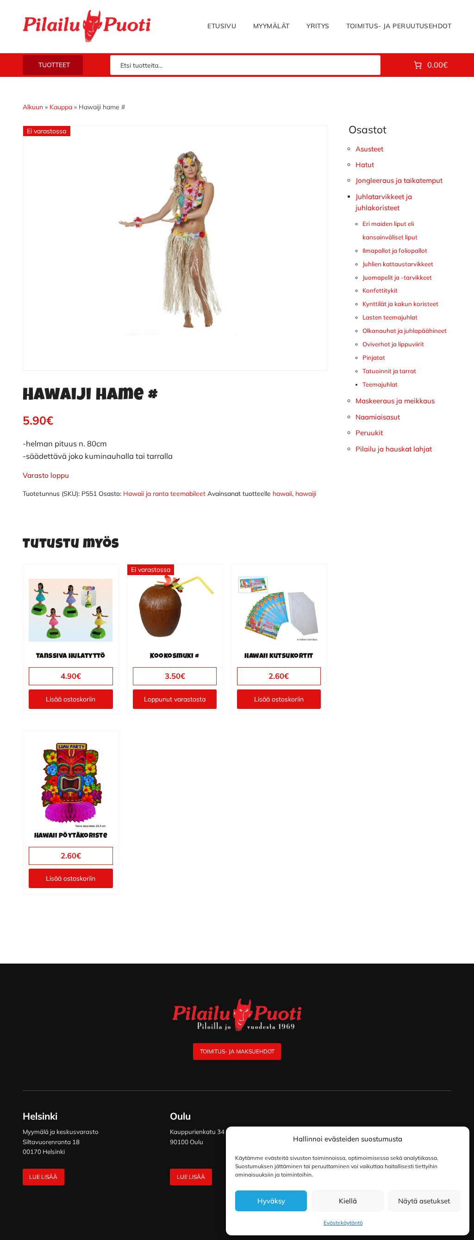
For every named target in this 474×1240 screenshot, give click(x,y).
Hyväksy (271, 1200)
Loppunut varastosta (175, 699)
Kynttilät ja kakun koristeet (400, 303)
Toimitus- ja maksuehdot (237, 1051)
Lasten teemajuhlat (390, 317)
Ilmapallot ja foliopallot (394, 250)
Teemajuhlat (380, 384)
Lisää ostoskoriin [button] (70, 699)
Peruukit (369, 432)
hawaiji (305, 493)
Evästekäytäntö (343, 1222)
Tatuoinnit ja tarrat (389, 371)
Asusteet (369, 148)
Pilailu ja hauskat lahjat (394, 449)
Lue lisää (43, 1176)
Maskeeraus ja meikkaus (395, 400)
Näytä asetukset (424, 1200)
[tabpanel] (175, 241)
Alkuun (33, 107)
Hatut (365, 164)
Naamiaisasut (378, 417)
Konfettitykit (380, 290)
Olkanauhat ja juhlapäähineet (404, 330)
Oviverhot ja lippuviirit (393, 344)
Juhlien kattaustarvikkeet (397, 264)
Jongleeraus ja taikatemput (399, 180)
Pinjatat (373, 357)
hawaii (282, 493)
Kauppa (61, 107)
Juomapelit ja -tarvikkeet (397, 277)
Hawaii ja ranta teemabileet (164, 493)
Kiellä (348, 1200)
